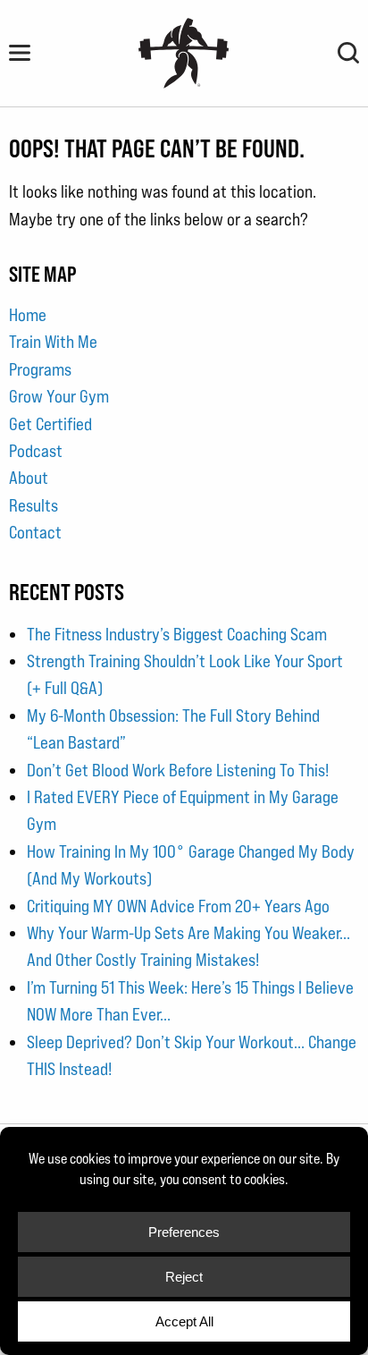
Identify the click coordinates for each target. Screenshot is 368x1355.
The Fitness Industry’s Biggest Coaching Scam (177, 634)
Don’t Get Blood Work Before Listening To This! (178, 770)
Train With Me (53, 341)
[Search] (348, 53)
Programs (40, 369)
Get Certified (50, 424)
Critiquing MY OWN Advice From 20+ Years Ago (178, 906)
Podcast (36, 451)
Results (33, 505)
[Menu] (19, 53)
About (28, 477)
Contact (35, 532)
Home (27, 315)
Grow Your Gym (59, 396)
